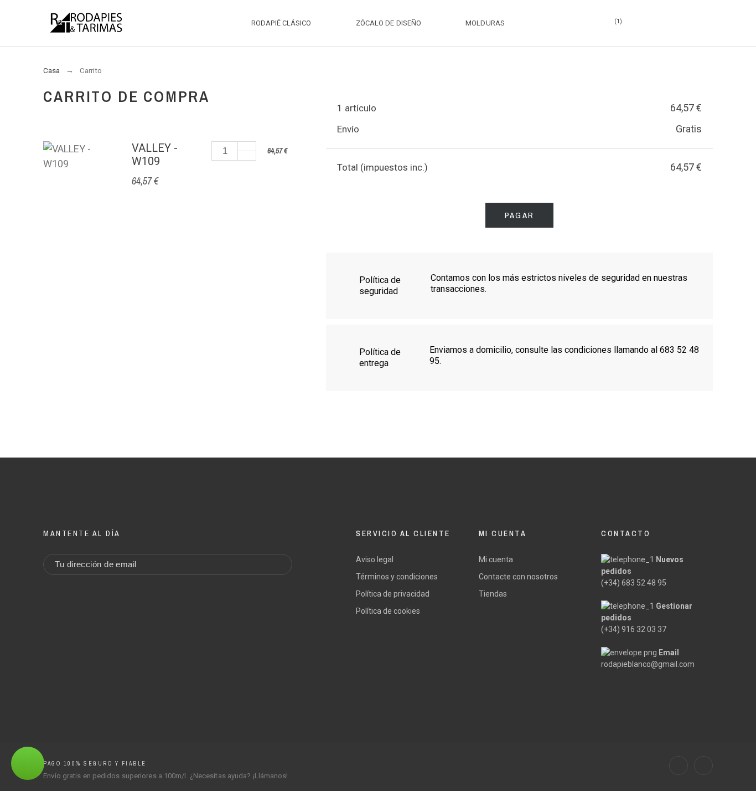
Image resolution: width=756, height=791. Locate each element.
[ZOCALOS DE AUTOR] (86, 23)
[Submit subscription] (275, 564)
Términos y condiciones (397, 576)
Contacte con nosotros (518, 576)
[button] (728, 763)
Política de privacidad (392, 593)
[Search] (580, 22)
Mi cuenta (496, 559)
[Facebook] (678, 765)
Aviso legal (374, 559)
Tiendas (493, 593)
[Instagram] (703, 765)
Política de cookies (388, 611)
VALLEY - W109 (155, 154)
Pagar (519, 215)
